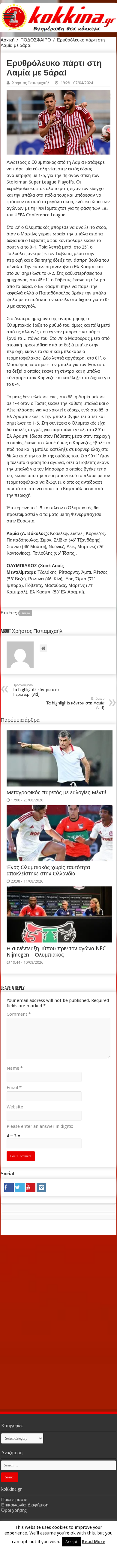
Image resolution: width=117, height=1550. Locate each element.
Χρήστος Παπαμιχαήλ (31, 83)
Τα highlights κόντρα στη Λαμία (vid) (75, 703)
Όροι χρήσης (14, 1510)
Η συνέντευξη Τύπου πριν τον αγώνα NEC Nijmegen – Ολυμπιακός (56, 952)
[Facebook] (9, 1187)
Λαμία (26, 613)
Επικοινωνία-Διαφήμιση (24, 1505)
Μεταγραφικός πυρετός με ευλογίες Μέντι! (56, 792)
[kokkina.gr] (59, 16)
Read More (93, 1541)
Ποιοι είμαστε (14, 1499)
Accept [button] (71, 1542)
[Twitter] (20, 1187)
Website (15, 1107)
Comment (19, 1014)
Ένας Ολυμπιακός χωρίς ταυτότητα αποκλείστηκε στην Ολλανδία (48, 870)
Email (14, 1087)
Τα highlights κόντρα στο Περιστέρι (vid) (36, 690)
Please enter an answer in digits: (40, 1126)
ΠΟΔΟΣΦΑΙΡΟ (35, 40)
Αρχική (7, 40)
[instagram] (41, 1187)
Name (15, 1068)
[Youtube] (30, 1187)
